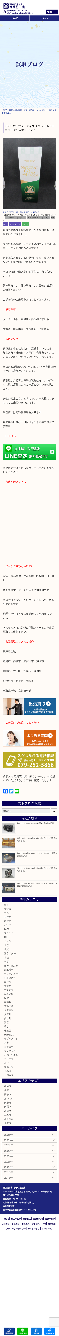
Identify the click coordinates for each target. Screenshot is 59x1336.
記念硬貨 (8, 993)
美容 (6, 1042)
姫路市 (25, 224)
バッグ (7, 924)
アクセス (44, 18)
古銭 (6, 957)
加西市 (7, 1110)
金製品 (7, 916)
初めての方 (16, 1218)
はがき (7, 981)
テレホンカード (12, 973)
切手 (6, 961)
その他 (7, 1070)
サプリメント (14, 224)
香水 (6, 1026)
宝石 (6, 912)
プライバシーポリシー (16, 1228)
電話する (9, 1331)
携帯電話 (8, 1046)
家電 (6, 998)
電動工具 (8, 1006)
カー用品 (8, 1058)
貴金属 (7, 908)
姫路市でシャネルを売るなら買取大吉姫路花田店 (35, 823)
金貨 (6, 949)
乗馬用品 (8, 1067)
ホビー (7, 1062)
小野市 (7, 1122)
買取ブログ (50, 1218)
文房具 (7, 1014)
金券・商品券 (11, 965)
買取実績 (49, 1331)
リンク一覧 (47, 1228)
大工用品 (8, 1010)
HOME (15, 18)
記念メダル (10, 953)
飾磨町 (7, 1102)
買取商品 (27, 1218)
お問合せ (52, 1223)
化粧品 (7, 1030)
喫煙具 (7, 1001)
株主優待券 (10, 977)
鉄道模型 (8, 969)
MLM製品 (9, 1034)
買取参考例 (38, 1218)
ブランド (8, 932)
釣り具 (7, 1018)
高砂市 (7, 1094)
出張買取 (16, 1223)
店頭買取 (6, 1223)
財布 (6, 929)
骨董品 (7, 985)
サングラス (10, 1050)
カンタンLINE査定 (22, 1331)
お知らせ (8, 1075)
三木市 (7, 1114)
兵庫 (6, 1090)
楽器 (6, 1022)
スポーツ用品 (11, 1054)
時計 (6, 937)
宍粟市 (7, 1106)
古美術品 (8, 989)
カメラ (7, 941)
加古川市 (8, 1118)
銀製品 (7, 920)
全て (5, 224)
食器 (6, 945)
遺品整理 (25, 1223)
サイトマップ (34, 1228)
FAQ (44, 1223)
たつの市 (8, 1098)
